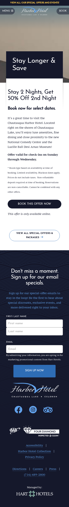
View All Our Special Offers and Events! (34, 3)
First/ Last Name (16, 316)
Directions (19, 469)
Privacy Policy (34, 457)
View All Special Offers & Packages (34, 235)
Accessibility (34, 445)
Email (9, 342)
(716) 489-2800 (34, 474)
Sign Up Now (34, 370)
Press (52, 469)
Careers (38, 469)
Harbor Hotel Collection (34, 451)
